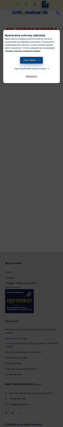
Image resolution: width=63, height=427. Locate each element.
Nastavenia (31, 76)
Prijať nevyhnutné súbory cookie (30, 68)
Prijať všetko (30, 60)
